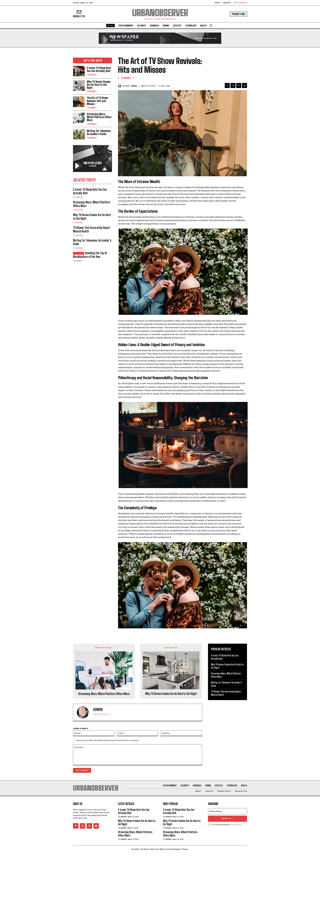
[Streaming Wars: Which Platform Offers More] (79, 118)
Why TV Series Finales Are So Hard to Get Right (98, 84)
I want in (226, 819)
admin (134, 86)
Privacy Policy (235, 824)
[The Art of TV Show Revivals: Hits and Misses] (79, 101)
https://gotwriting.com (101, 714)
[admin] (120, 85)
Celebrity (78, 261)
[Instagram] (82, 826)
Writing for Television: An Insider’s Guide (99, 132)
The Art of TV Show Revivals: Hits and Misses (97, 101)
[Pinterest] (238, 85)
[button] (211, 25)
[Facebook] (227, 85)
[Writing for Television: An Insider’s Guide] (79, 134)
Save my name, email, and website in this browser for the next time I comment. (107, 740)
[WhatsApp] (244, 85)
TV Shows (92, 75)
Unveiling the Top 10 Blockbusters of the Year (90, 254)
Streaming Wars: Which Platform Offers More (99, 117)
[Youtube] (96, 826)
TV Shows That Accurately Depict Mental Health (91, 229)
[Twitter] (233, 85)
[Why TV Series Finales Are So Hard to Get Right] (79, 85)
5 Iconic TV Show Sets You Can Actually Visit (99, 69)
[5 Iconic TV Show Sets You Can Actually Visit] (79, 71)
